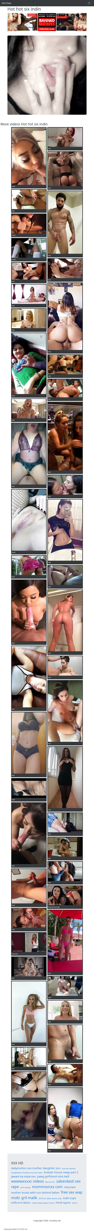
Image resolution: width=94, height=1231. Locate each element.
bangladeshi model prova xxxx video (27, 1172)
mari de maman (69, 1168)
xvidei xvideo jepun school (43, 1203)
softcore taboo (20, 1202)
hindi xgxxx (63, 1202)
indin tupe (69, 1198)
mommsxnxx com (47, 1186)
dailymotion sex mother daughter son (35, 1168)
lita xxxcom (50, 1182)
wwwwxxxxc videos (27, 1181)
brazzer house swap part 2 (61, 1172)
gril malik (29, 1197)
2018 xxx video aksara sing (50, 1198)
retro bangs (25, 1187)
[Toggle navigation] (89, 3)
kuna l (74, 1203)
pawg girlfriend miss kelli (53, 1176)
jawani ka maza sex (23, 1176)
